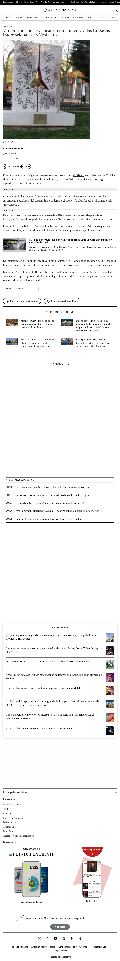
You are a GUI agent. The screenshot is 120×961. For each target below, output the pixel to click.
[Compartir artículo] (5, 166)
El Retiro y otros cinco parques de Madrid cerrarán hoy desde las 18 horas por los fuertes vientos (37, 343)
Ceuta (32, 2)
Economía (31, 17)
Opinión (6, 17)
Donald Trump (114, 2)
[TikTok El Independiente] (80, 939)
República (75, 2)
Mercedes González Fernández (18, 835)
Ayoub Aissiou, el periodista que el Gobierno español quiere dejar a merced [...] (59, 510)
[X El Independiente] (39, 939)
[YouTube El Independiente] (55, 939)
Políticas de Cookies (101, 946)
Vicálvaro (78, 175)
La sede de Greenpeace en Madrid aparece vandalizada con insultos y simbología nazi (70, 241)
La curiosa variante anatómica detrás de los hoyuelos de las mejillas (53, 495)
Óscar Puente (41, 2)
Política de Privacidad (19, 946)
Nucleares (103, 2)
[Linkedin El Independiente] (72, 939)
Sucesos (20, 289)
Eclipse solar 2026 (12, 804)
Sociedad (78, 17)
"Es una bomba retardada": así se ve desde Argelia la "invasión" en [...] (53, 502)
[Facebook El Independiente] (47, 939)
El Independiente (13, 148)
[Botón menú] (4, 10)
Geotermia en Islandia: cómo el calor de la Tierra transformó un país (53, 487)
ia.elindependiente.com (31, 902)
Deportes (103, 17)
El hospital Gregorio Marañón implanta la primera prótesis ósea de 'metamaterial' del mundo (92, 343)
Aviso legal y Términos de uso (43, 946)
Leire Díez (8, 831)
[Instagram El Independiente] (64, 939)
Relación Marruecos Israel (58, 2)
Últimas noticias (22, 2)
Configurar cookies (60, 950)
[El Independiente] (60, 10)
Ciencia (65, 17)
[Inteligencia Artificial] (31, 896)
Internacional (49, 17)
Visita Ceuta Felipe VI (88, 2)
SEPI (5, 809)
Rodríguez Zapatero (13, 818)
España (18, 17)
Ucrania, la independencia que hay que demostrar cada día (48, 518)
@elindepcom (9, 154)
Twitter (32, 289)
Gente (90, 17)
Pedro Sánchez (10, 822)
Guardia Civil (9, 826)
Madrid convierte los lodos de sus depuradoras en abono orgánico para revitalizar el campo (37, 324)
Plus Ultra (8, 813)
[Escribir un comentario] (28, 166)
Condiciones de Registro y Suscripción (74, 946)
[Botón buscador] (116, 10)
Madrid (8, 289)
